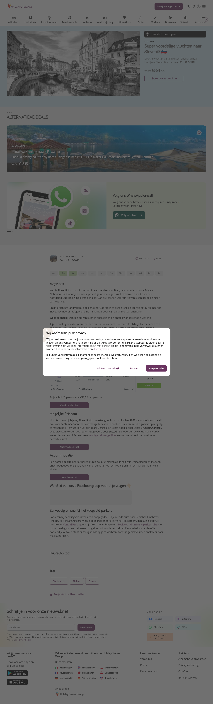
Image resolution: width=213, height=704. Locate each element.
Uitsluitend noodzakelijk (107, 368)
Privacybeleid (101, 349)
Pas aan (134, 368)
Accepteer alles (156, 368)
